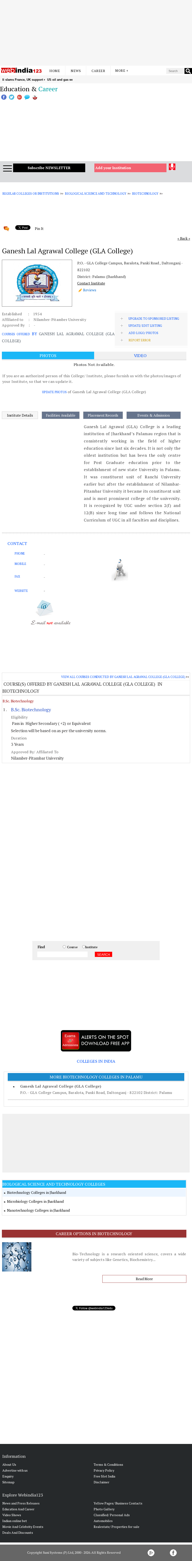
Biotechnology (145, 193)
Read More (144, 1278)
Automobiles (103, 1521)
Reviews (89, 290)
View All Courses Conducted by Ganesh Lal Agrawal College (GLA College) (123, 677)
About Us (9, 1464)
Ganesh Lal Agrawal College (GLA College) (60, 1086)
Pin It (39, 228)
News (76, 71)
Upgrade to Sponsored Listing (154, 318)
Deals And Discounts (17, 1532)
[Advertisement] (96, 33)
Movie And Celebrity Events (22, 1526)
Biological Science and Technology (95, 193)
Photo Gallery (104, 1509)
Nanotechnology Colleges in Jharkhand (38, 1210)
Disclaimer (101, 1482)
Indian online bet (14, 1521)
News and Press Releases (21, 1503)
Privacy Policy (104, 1470)
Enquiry (8, 1476)
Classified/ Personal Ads (112, 1515)
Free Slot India (104, 1476)
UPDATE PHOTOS (54, 392)
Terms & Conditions (108, 1464)
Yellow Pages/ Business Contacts (118, 1503)
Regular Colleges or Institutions (30, 193)
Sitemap (8, 1482)
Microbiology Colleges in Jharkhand (35, 1201)
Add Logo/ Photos (143, 333)
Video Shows (11, 1515)
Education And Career (18, 1509)
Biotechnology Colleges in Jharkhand (36, 1192)
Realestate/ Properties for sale (116, 1526)
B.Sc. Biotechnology (18, 701)
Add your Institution (113, 167)
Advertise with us (15, 1470)
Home (54, 71)
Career (98, 71)
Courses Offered (16, 334)
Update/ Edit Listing (145, 326)
